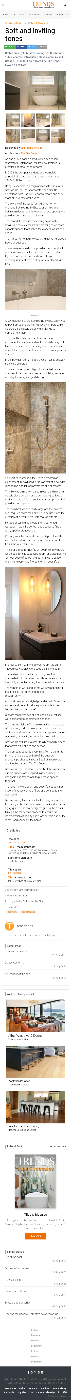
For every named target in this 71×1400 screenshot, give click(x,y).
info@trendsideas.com (33, 1379)
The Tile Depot (14, 873)
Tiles (11, 847)
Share (22, 47)
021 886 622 (13, 1379)
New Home (34, 15)
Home (5, 15)
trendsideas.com (55, 1379)
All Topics (19, 15)
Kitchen (48, 15)
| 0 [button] (11, 47)
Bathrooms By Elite (16, 842)
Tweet (33, 47)
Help (43, 47)
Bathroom (62, 15)
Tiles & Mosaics (28, 912)
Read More (35, 1236)
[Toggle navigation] (18, 5)
